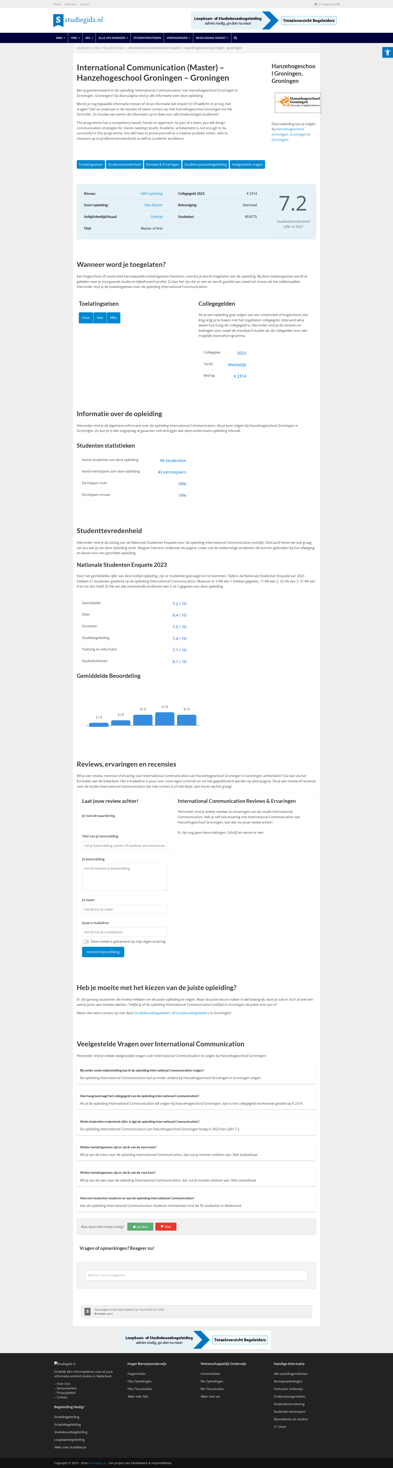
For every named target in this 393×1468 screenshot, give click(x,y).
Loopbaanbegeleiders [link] (192, 1013)
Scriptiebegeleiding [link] (67, 1424)
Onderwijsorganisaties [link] (289, 1396)
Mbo (113, 317)
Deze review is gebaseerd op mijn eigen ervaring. (128, 941)
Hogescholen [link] (137, 1374)
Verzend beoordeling (103, 952)
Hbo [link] (74, 38)
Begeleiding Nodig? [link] (211, 38)
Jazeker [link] (142, 1226)
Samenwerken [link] (67, 1388)
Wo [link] (87, 38)
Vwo (100, 317)
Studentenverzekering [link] (289, 1404)
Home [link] (57, 4)
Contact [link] (85, 4)
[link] (387, 52)
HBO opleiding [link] (152, 193)
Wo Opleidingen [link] (212, 1381)
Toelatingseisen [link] (91, 164)
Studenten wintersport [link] (289, 1411)
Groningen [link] (280, 139)
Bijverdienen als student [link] (291, 1419)
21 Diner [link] (280, 1427)
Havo (86, 317)
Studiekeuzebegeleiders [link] (152, 1013)
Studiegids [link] (84, 48)
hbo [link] (96, 48)
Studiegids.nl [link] (97, 1463)
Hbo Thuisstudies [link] (140, 1389)
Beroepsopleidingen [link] (288, 1381)
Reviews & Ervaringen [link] (162, 164)
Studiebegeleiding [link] (66, 1417)
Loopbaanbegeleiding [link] (69, 1439)
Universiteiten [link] (210, 1374)
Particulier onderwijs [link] (288, 1389)
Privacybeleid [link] (66, 1393)
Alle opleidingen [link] (111, 38)
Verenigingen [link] (177, 38)
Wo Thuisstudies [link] (212, 1389)
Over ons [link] (70, 4)
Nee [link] (168, 1226)
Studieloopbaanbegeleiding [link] (205, 164)
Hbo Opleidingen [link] (139, 1381)
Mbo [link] (59, 38)
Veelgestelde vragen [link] (247, 164)
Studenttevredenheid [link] (124, 164)
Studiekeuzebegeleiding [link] (70, 1432)
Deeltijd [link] (157, 216)
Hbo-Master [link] (153, 205)
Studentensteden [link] (147, 38)
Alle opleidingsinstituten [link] (291, 1374)
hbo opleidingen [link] (114, 48)
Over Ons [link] (63, 1384)
